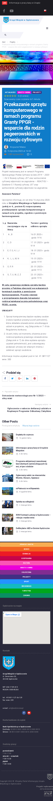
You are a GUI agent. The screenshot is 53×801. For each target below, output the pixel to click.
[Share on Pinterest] (35, 378)
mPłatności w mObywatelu (27, 488)
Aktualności (10, 92)
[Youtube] (11, 10)
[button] (47, 28)
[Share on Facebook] (5, 378)
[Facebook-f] (4, 10)
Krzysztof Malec (18, 147)
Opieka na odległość (25, 502)
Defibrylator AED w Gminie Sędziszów (33, 528)
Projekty (12, 42)
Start (3, 42)
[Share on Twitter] (12, 378)
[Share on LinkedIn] (27, 378)
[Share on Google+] (20, 378)
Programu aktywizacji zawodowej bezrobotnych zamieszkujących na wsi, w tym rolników (31, 464)
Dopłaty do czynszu (25, 435)
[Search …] (5, 35)
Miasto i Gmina (24, 92)
